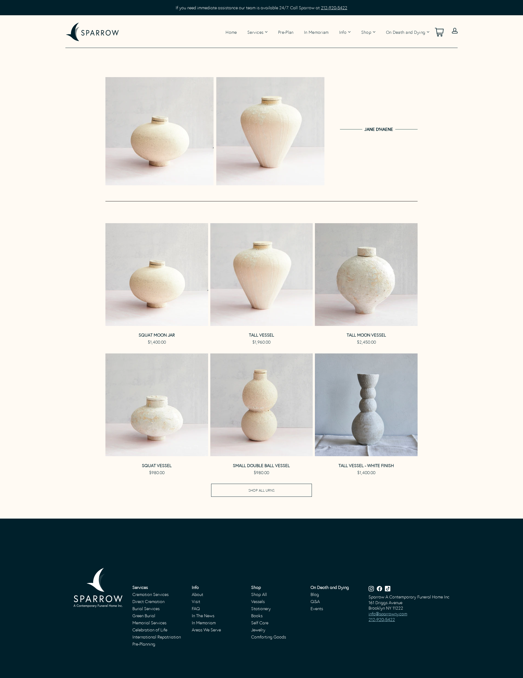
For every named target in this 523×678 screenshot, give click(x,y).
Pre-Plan (286, 31)
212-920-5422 (334, 7)
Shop (366, 32)
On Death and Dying (405, 32)
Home (231, 31)
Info (342, 32)
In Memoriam (316, 31)
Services (255, 32)
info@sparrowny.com (388, 613)
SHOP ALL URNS (261, 490)
